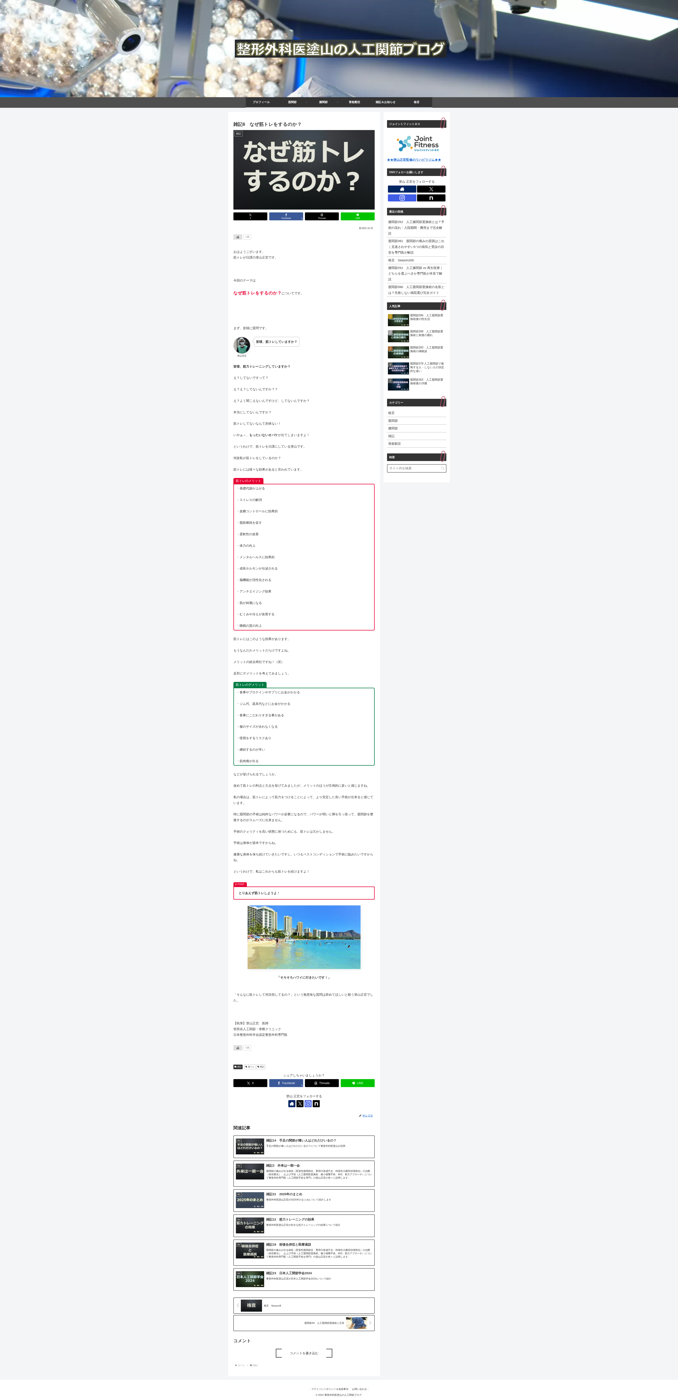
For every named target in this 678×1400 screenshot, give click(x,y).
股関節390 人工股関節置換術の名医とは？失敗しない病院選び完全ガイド (416, 289)
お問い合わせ (359, 1389)
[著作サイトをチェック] (291, 1103)
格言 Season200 (401, 260)
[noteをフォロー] (316, 1103)
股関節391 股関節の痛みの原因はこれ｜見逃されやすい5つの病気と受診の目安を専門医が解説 (416, 246)
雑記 (239, 1067)
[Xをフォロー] (300, 1103)
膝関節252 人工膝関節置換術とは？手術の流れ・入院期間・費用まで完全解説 (416, 227)
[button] (443, 468)
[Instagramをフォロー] (308, 1103)
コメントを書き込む (304, 1353)
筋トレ (251, 1067)
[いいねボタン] (237, 237)
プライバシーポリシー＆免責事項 (329, 1389)
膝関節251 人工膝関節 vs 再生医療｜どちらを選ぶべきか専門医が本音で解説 (415, 273)
